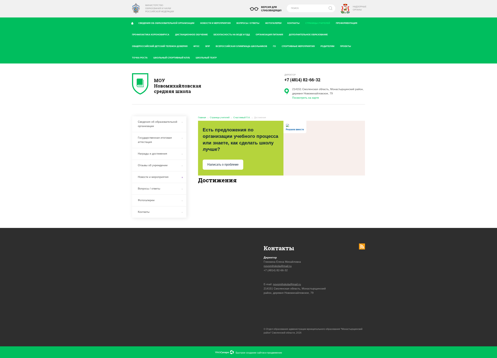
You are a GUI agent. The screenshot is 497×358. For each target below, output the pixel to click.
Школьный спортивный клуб (171, 57)
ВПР (207, 46)
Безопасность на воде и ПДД (232, 34)
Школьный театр (206, 57)
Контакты (293, 23)
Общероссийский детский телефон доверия (160, 46)
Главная (202, 117)
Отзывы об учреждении (153, 165)
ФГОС (196, 46)
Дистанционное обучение (191, 34)
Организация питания (269, 34)
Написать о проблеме (223, 164)
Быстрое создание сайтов (250, 352)
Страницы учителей (317, 23)
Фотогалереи (273, 23)
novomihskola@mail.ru (278, 266)
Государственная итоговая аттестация (155, 139)
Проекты (345, 46)
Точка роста (140, 57)
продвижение (274, 352)
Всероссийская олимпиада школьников (241, 46)
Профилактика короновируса (150, 34)
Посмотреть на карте (305, 97)
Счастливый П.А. (241, 117)
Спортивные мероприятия (298, 46)
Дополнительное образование (308, 34)
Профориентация (346, 23)
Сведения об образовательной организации (166, 23)
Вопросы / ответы (247, 23)
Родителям (327, 46)
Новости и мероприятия (215, 23)
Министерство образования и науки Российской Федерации (159, 8)
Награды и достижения (152, 153)
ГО (274, 46)
